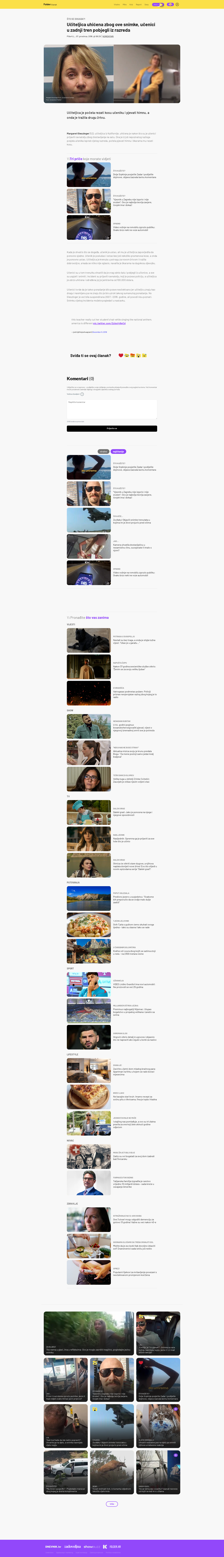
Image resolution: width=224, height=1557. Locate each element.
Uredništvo (49, 1553)
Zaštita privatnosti (96, 1553)
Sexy (147, 4)
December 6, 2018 (100, 332)
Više (112, 1504)
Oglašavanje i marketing (64, 1553)
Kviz (131, 4)
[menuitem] (177, 4)
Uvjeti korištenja (81, 1553)
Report (139, 4)
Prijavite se (112, 428)
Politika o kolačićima (113, 1553)
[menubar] (177, 4)
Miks (125, 4)
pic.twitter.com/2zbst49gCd (109, 323)
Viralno (117, 4)
